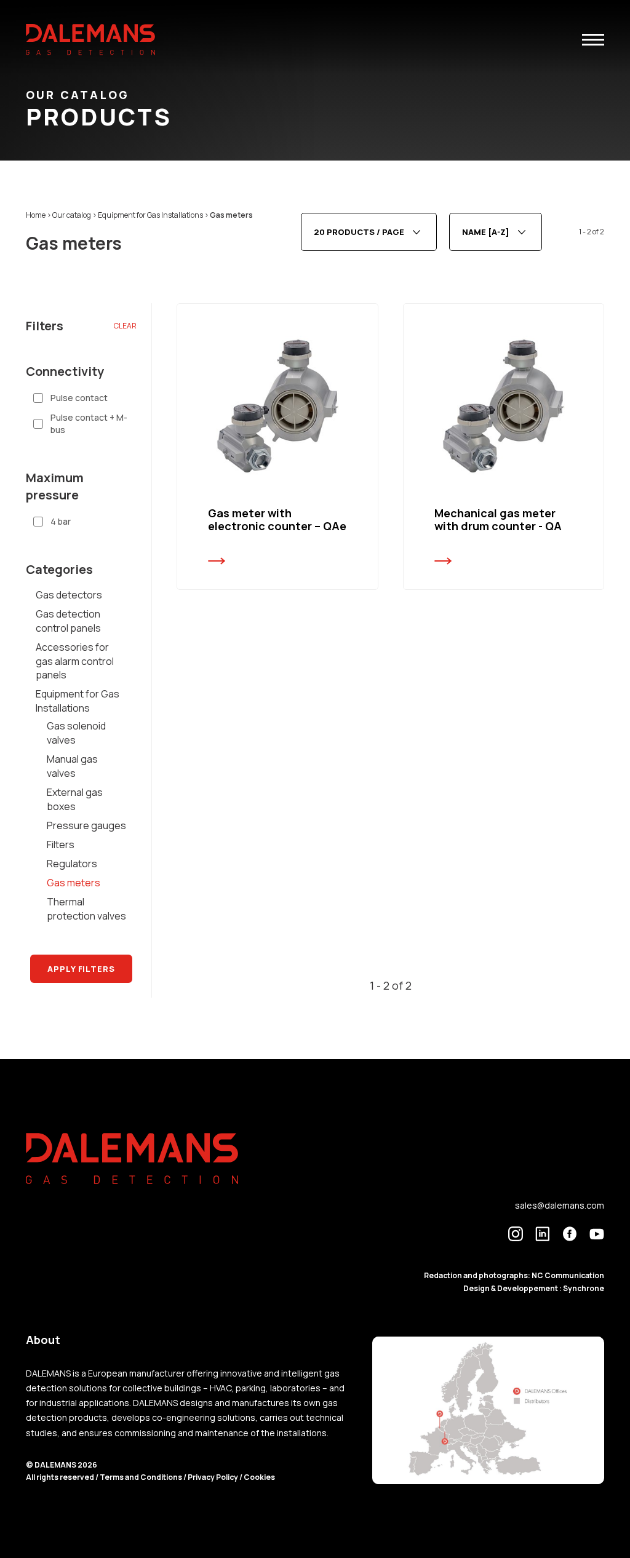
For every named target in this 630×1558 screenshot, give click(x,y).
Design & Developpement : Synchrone (533, 1288)
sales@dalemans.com (559, 1205)
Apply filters (81, 968)
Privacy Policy (213, 1477)
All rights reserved (60, 1477)
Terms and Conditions (141, 1477)
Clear (125, 325)
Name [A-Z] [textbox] (485, 231)
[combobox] (369, 232)
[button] (593, 40)
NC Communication (568, 1275)
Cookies (259, 1477)
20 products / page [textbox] (359, 231)
